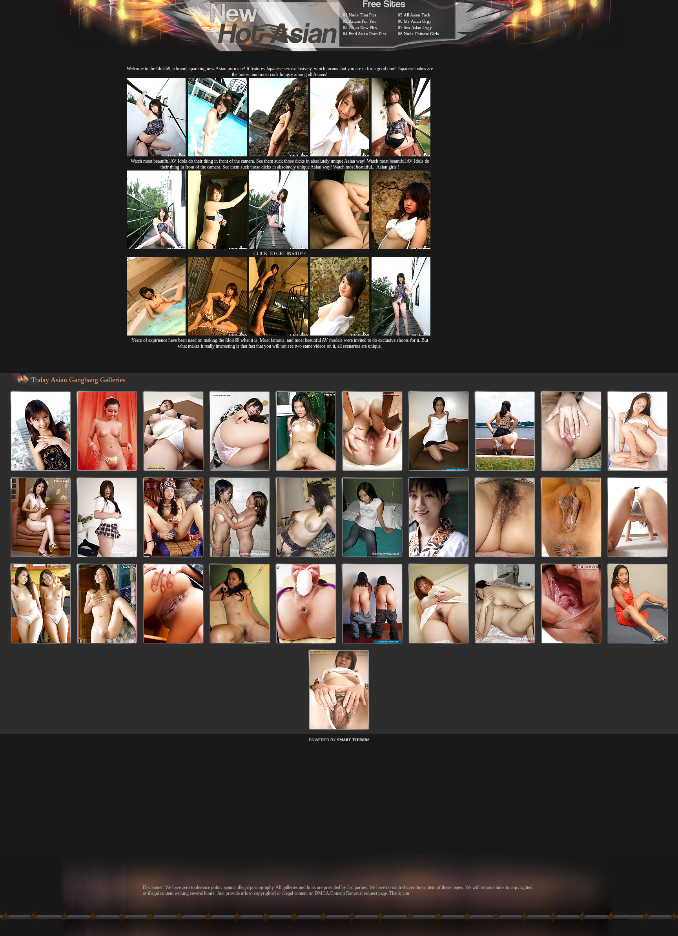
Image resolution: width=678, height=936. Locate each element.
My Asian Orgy (418, 21)
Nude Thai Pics (362, 15)
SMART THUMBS (353, 740)
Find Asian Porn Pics (367, 33)
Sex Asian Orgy (418, 27)
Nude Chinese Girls (421, 33)
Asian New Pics (363, 27)
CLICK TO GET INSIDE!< (279, 253)
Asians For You (363, 21)
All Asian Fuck (417, 15)
